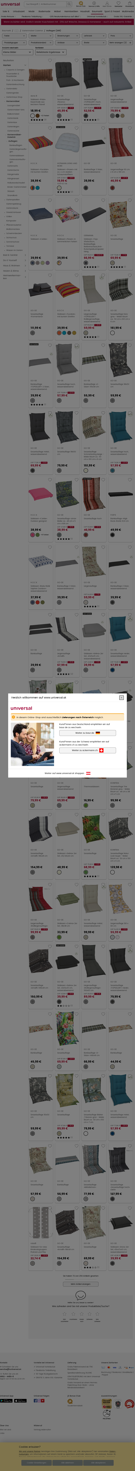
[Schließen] (121, 698)
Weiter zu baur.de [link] (84, 733)
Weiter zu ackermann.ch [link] (85, 750)
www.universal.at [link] (65, 773)
